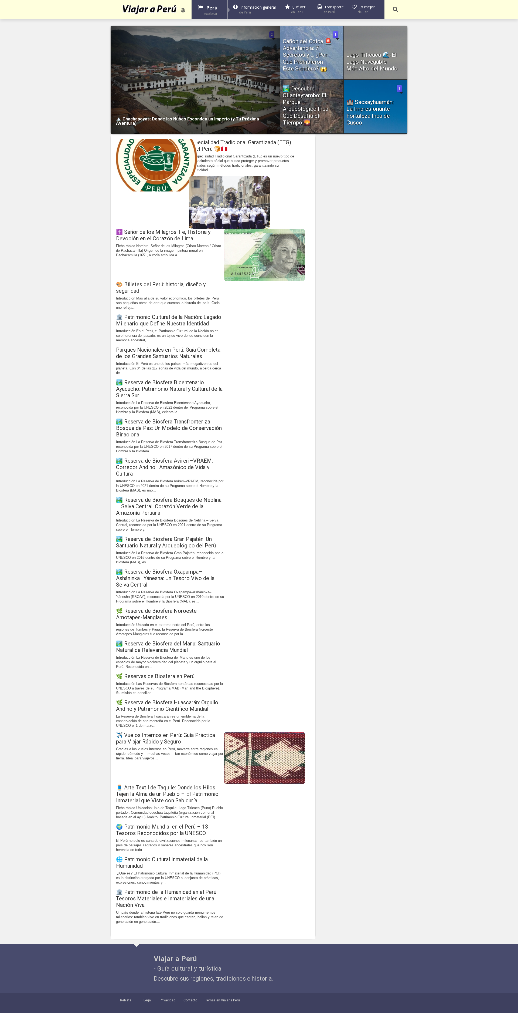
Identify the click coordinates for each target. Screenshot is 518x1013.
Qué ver (298, 9)
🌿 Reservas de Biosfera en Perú (155, 676)
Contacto (190, 1000)
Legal (148, 1000)
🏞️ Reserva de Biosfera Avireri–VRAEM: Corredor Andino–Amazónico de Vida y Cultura (164, 467)
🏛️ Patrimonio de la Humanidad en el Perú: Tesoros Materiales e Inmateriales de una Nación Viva (166, 898)
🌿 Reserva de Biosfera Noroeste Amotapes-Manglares (156, 614)
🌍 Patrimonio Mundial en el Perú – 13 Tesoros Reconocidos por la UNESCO (162, 829)
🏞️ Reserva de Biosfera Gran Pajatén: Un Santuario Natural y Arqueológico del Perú (166, 542)
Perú (210, 10)
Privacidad (167, 1000)
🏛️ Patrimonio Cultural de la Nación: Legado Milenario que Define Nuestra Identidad (168, 320)
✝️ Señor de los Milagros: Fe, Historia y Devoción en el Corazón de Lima (163, 235)
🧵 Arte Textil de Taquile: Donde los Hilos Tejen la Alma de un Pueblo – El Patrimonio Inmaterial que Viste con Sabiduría (167, 794)
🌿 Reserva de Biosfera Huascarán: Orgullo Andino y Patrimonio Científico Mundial (167, 705)
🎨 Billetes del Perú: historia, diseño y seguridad (161, 287)
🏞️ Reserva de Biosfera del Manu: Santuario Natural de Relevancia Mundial (168, 646)
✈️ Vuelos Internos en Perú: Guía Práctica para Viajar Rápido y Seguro (165, 738)
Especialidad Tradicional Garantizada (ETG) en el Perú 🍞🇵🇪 (240, 145)
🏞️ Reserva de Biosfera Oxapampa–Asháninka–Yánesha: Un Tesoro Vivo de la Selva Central (165, 578)
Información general (257, 10)
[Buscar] (395, 9)
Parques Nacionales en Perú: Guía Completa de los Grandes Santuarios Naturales (168, 352)
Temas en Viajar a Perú (222, 1000)
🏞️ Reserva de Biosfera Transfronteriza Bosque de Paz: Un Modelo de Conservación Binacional (169, 428)
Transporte (333, 9)
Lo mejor (366, 9)
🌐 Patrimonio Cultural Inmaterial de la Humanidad (162, 862)
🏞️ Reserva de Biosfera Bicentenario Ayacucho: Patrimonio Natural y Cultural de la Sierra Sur (169, 389)
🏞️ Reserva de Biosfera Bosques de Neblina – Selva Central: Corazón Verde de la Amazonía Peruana (168, 506)
